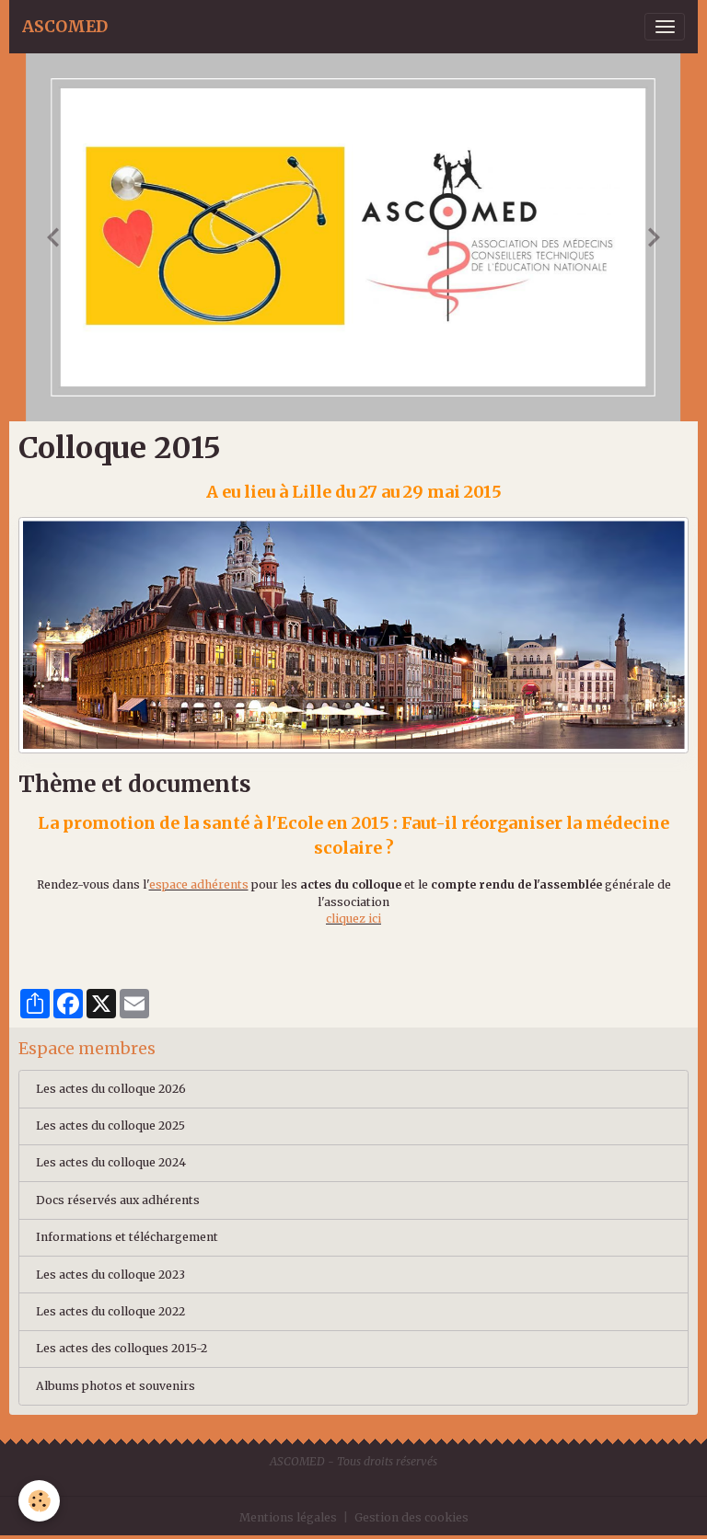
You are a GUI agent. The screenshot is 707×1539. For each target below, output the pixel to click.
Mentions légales (288, 1517)
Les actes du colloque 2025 (110, 1125)
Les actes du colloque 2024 (111, 1162)
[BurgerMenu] (664, 26)
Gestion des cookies (411, 1517)
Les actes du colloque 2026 (111, 1089)
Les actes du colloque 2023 (110, 1274)
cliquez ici (353, 918)
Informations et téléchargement (127, 1237)
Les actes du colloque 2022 (110, 1311)
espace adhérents (199, 884)
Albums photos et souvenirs (115, 1386)
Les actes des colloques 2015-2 (121, 1348)
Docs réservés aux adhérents (118, 1200)
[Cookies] (39, 1501)
